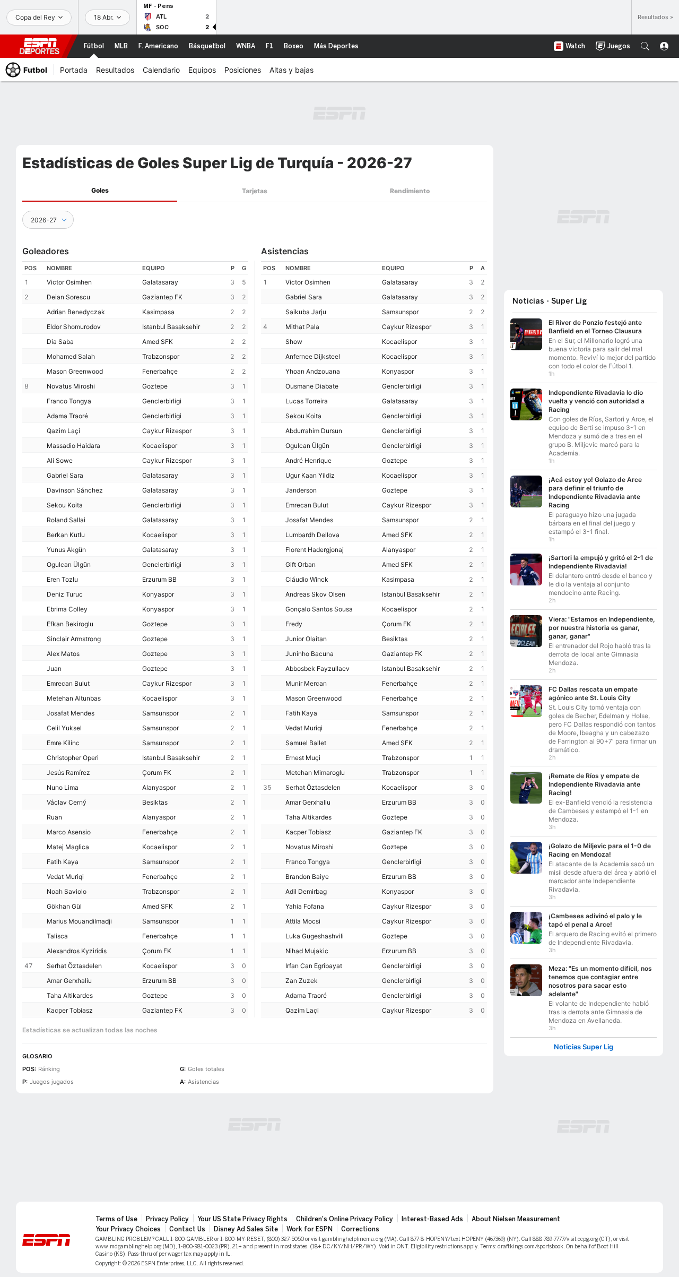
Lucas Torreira (306, 401)
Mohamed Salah (71, 356)
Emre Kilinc (63, 743)
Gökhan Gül (64, 906)
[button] (645, 46)
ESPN (39, 46)
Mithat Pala (302, 327)
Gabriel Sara (65, 475)
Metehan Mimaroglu (315, 772)
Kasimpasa (158, 312)
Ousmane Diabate (311, 386)
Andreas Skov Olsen (315, 594)
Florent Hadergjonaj (314, 550)
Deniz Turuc (65, 594)
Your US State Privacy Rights (242, 1219)
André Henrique (308, 460)
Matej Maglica (68, 847)
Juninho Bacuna (309, 654)
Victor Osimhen (69, 282)
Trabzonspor (160, 356)
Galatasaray (160, 282)
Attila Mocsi (302, 921)
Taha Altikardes (70, 995)
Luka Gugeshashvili (314, 936)
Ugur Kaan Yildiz (310, 475)
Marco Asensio (69, 832)
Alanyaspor (159, 787)
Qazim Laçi (63, 431)
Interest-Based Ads (432, 1219)
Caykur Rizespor (166, 431)
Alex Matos (63, 654)
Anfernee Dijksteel (312, 356)
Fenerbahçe (160, 371)
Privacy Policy (167, 1219)
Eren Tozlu (62, 579)
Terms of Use (116, 1219)
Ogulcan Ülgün (69, 564)
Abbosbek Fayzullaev (317, 668)
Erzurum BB (159, 579)
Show (293, 342)
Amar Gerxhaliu (69, 981)
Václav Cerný (66, 802)
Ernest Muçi (302, 758)
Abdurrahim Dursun (313, 431)
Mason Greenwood (75, 371)
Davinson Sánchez (75, 490)
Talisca (57, 936)
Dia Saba (60, 342)
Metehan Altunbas (74, 698)
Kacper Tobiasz (70, 1010)
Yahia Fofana (304, 906)
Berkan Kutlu (66, 535)
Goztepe (155, 386)
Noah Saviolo (66, 891)
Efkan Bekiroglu (70, 624)
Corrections (360, 1229)
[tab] (99, 191)
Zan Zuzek (301, 981)
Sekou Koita (65, 505)
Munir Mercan (306, 683)
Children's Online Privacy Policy (344, 1219)
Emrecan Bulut (68, 683)
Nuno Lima (63, 787)
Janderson (301, 490)
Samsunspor (160, 713)
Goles (100, 190)
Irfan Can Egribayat (313, 966)
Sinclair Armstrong (74, 639)
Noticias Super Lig (583, 1047)
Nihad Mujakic (306, 951)
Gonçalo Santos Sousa (319, 609)
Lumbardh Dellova (312, 535)
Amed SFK (157, 342)
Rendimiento (410, 191)
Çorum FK (156, 772)
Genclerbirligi (161, 401)
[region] (135, 639)
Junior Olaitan (306, 639)
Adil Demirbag (306, 891)
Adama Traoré (67, 416)
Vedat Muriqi (65, 877)
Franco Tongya (69, 401)
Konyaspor (158, 594)
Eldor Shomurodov (74, 327)
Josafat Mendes (70, 713)
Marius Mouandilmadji (79, 921)
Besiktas (155, 802)
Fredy (293, 624)
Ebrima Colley (67, 609)
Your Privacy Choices (128, 1229)
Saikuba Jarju (305, 312)
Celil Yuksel (64, 728)
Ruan (54, 817)
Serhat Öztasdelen (74, 966)
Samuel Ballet (305, 743)
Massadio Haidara (73, 446)
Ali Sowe (60, 460)
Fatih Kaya (63, 862)
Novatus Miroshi (71, 386)
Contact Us (187, 1229)
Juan (54, 668)
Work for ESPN (309, 1229)
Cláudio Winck (306, 579)
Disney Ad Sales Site (246, 1229)
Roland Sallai (66, 520)
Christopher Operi (73, 758)
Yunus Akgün (66, 550)
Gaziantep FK (162, 297)
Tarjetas (254, 191)
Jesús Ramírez (68, 772)
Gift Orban (300, 564)
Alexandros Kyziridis (77, 951)
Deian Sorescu (68, 297)
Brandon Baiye (307, 877)
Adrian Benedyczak (76, 312)
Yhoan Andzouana (312, 371)
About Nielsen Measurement (516, 1219)
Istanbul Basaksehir (171, 327)
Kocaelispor (159, 446)
